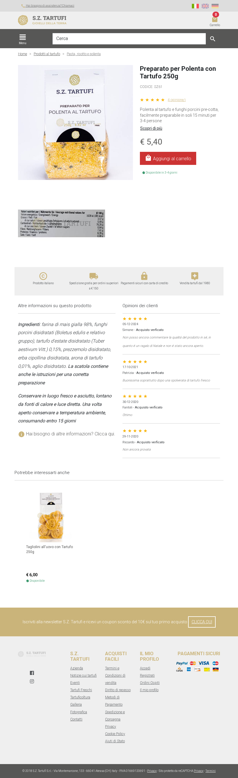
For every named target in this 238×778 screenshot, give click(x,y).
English (205, 6)
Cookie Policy (115, 734)
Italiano (195, 6)
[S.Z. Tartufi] (101, 20)
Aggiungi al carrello (168, 157)
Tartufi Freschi (81, 690)
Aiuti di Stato (115, 741)
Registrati (147, 675)
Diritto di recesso (118, 690)
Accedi (145, 668)
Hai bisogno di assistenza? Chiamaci (47, 5)
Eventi (75, 683)
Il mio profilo (149, 690)
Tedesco (215, 6)
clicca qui (202, 621)
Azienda (76, 668)
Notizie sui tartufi (83, 675)
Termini (210, 770)
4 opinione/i (177, 100)
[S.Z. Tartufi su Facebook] (32, 673)
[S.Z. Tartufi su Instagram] (32, 681)
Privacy (110, 727)
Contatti (76, 719)
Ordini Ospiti (150, 683)
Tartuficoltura (80, 697)
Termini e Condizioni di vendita (115, 675)
